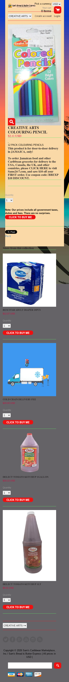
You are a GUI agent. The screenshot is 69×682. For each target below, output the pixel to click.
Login (57, 16)
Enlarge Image (11, 121)
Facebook (12, 639)
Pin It (8, 236)
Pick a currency (43, 3)
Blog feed (40, 639)
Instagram (33, 639)
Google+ (19, 639)
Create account (43, 16)
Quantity (9, 195)
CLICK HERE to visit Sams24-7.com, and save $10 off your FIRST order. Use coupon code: (32, 171)
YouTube (26, 639)
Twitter (6, 639)
